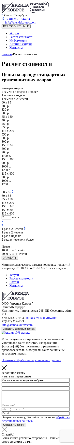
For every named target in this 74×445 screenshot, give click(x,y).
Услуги (14, 33)
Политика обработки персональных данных (31, 360)
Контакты (16, 47)
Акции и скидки (20, 44)
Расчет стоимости (21, 37)
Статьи (14, 282)
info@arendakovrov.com (41, 317)
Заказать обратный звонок (19, 328)
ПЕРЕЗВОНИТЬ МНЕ (16, 26)
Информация (18, 40)
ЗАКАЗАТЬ (9, 257)
